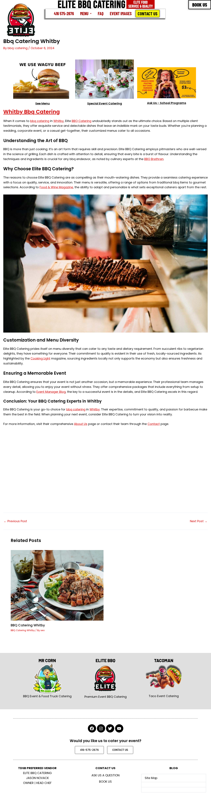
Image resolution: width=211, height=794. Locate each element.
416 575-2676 (64, 13)
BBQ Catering (81, 121)
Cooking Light (40, 358)
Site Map (151, 778)
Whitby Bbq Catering (31, 111)
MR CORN (47, 660)
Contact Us (147, 13)
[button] (86, 13)
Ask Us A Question (105, 775)
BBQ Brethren (154, 159)
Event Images (121, 13)
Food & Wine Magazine (56, 187)
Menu (84, 13)
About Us (80, 424)
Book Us (105, 781)
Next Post (198, 521)
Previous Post (15, 521)
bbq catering (39, 121)
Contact (154, 424)
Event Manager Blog (51, 392)
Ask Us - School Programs (166, 103)
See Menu (42, 103)
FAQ (101, 13)
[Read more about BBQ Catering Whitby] (57, 585)
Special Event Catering (104, 103)
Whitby (58, 121)
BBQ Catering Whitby (28, 625)
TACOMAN (163, 660)
